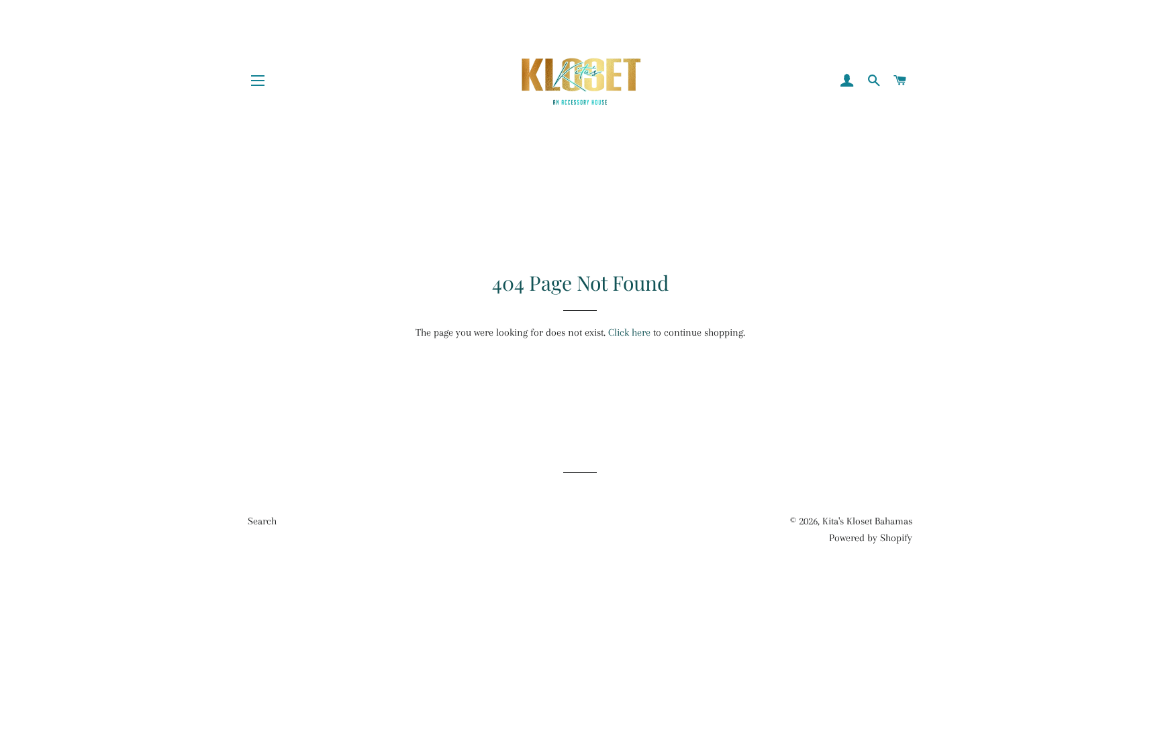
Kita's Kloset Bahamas (867, 521)
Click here (629, 332)
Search (262, 521)
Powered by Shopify (870, 538)
